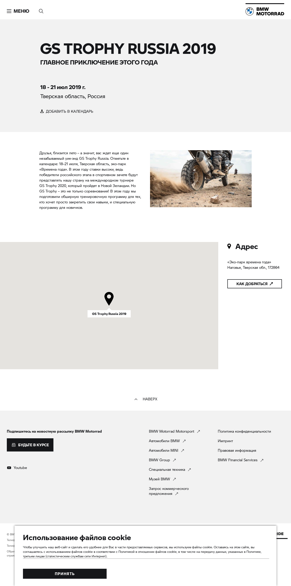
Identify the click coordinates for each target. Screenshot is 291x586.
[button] (18, 11)
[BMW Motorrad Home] (265, 11)
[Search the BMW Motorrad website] (41, 9)
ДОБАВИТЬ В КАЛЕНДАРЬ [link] (69, 111)
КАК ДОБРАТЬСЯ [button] (252, 283)
